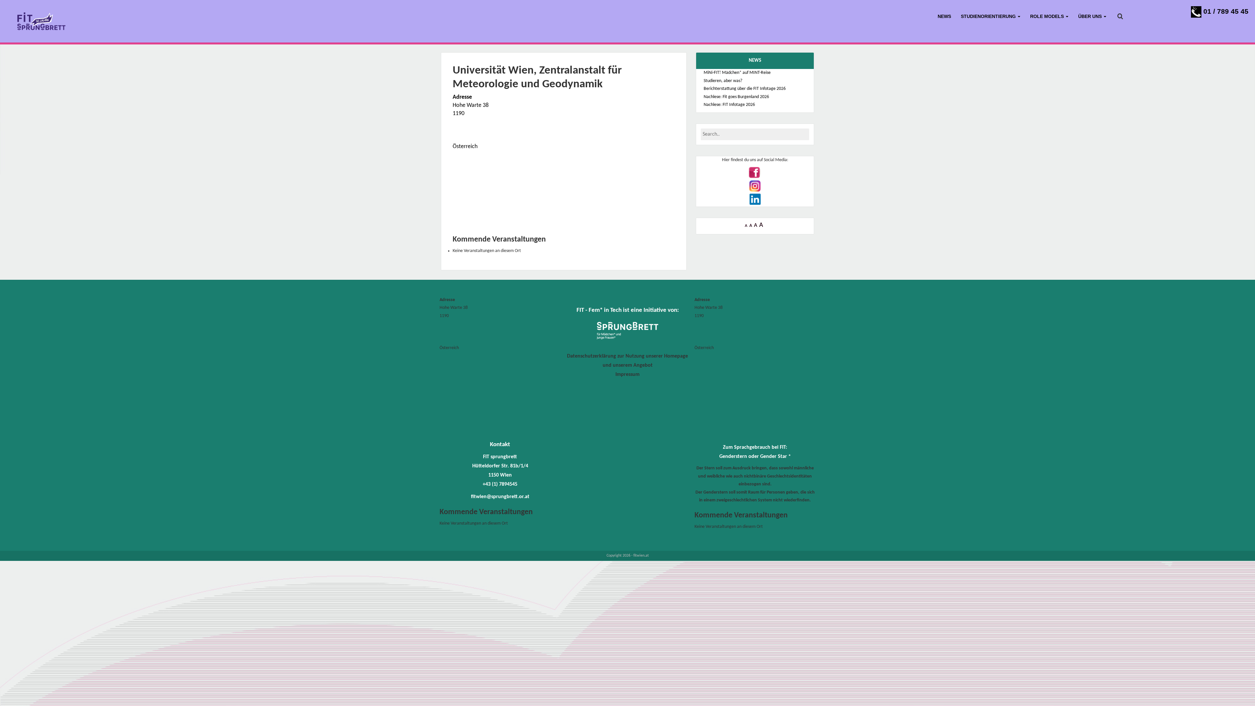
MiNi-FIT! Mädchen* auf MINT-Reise (737, 72)
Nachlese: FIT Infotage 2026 (729, 104)
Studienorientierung (989, 16)
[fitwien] (41, 21)
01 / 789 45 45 (1224, 11)
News (944, 16)
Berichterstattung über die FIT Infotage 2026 (745, 88)
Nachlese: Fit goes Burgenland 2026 (736, 96)
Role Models (1047, 16)
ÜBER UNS (1090, 16)
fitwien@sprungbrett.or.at (500, 496)
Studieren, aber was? (723, 80)
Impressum (627, 374)
